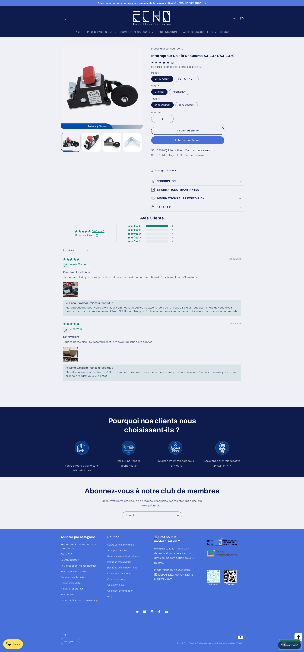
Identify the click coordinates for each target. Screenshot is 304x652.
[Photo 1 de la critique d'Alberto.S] (70, 354)
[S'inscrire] (178, 515)
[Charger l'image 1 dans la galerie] (70, 142)
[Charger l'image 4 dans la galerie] (132, 142)
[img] (71, 259)
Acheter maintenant (188, 140)
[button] (64, 18)
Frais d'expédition (160, 67)
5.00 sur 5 (98, 231)
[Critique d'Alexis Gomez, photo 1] (70, 289)
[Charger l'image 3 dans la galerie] (111, 142)
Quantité (156, 112)
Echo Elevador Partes (193, 643)
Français (68, 641)
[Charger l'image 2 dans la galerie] (91, 142)
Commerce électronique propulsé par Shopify (223, 643)
